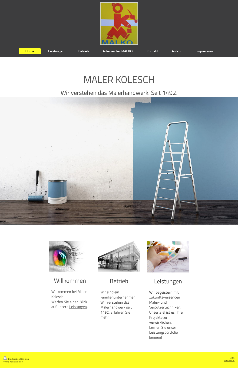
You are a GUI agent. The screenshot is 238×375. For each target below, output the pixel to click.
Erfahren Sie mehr (115, 314)
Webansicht (229, 360)
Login (232, 357)
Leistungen (78, 306)
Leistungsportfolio (163, 332)
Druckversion (14, 359)
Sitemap (25, 359)
